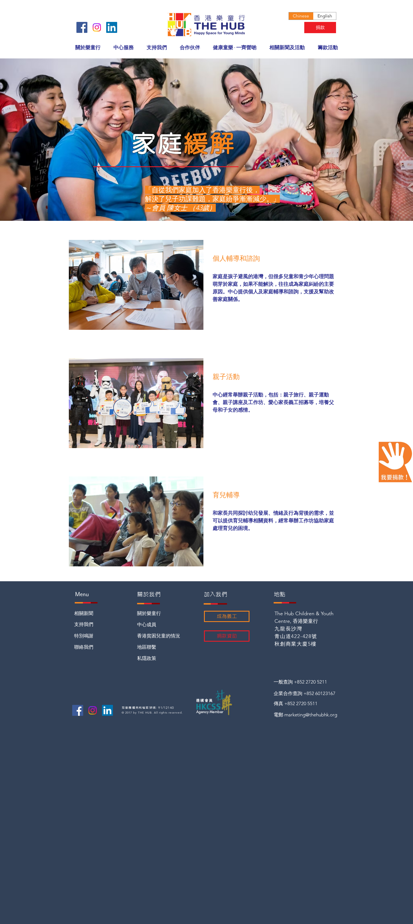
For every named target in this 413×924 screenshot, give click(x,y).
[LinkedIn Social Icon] (111, 27)
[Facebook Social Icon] (81, 27)
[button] (123, 47)
